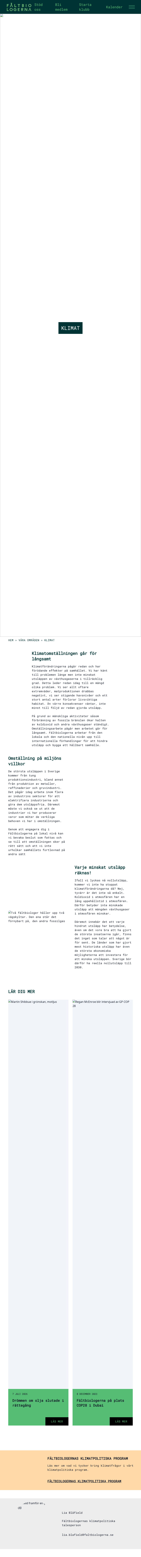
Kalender (114, 7)
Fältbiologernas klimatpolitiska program (84, 1481)
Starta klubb (85, 7)
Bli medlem (61, 7)
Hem (10, 640)
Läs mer (57, 1421)
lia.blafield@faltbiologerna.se (87, 1534)
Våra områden (29, 640)
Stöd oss (38, 7)
